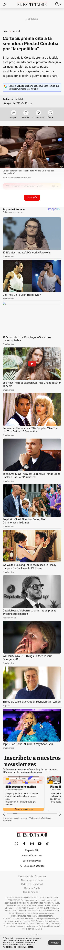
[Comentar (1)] (38, 113)
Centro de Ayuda (32, 888)
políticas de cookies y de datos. (19, 947)
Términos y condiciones (32, 880)
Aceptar (55, 942)
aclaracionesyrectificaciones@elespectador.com (32, 916)
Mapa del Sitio (32, 850)
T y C (31, 818)
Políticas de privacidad (32, 884)
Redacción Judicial (13, 99)
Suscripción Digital (32, 860)
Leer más (32, 197)
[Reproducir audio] (7, 205)
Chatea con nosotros (34, 866)
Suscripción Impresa (32, 855)
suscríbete (25, 801)
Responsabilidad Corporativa (32, 876)
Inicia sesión (11, 801)
